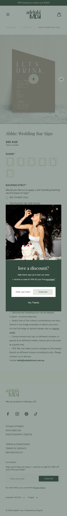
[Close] (57, 209)
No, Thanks (33, 302)
